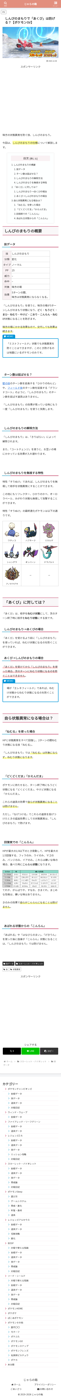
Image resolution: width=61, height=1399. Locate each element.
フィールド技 (15, 388)
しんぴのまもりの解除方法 (29, 178)
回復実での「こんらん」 (28, 213)
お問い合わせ (46, 1388)
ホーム (16, 1384)
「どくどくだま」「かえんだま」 (32, 209)
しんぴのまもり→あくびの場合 (31, 191)
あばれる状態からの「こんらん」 (32, 218)
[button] (49, 1051)
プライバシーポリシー (45, 1384)
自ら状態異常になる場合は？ (28, 200)
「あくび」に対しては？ (26, 187)
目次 (26, 158)
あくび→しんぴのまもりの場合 (31, 195)
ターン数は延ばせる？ (27, 173)
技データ (20, 169)
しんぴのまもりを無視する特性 (31, 182)
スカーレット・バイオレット (31, 963)
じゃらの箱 (30, 4)
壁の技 (6, 383)
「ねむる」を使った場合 (28, 204)
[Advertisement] (30, 99)
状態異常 (16, 969)
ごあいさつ (15, 1388)
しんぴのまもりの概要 (25, 164)
